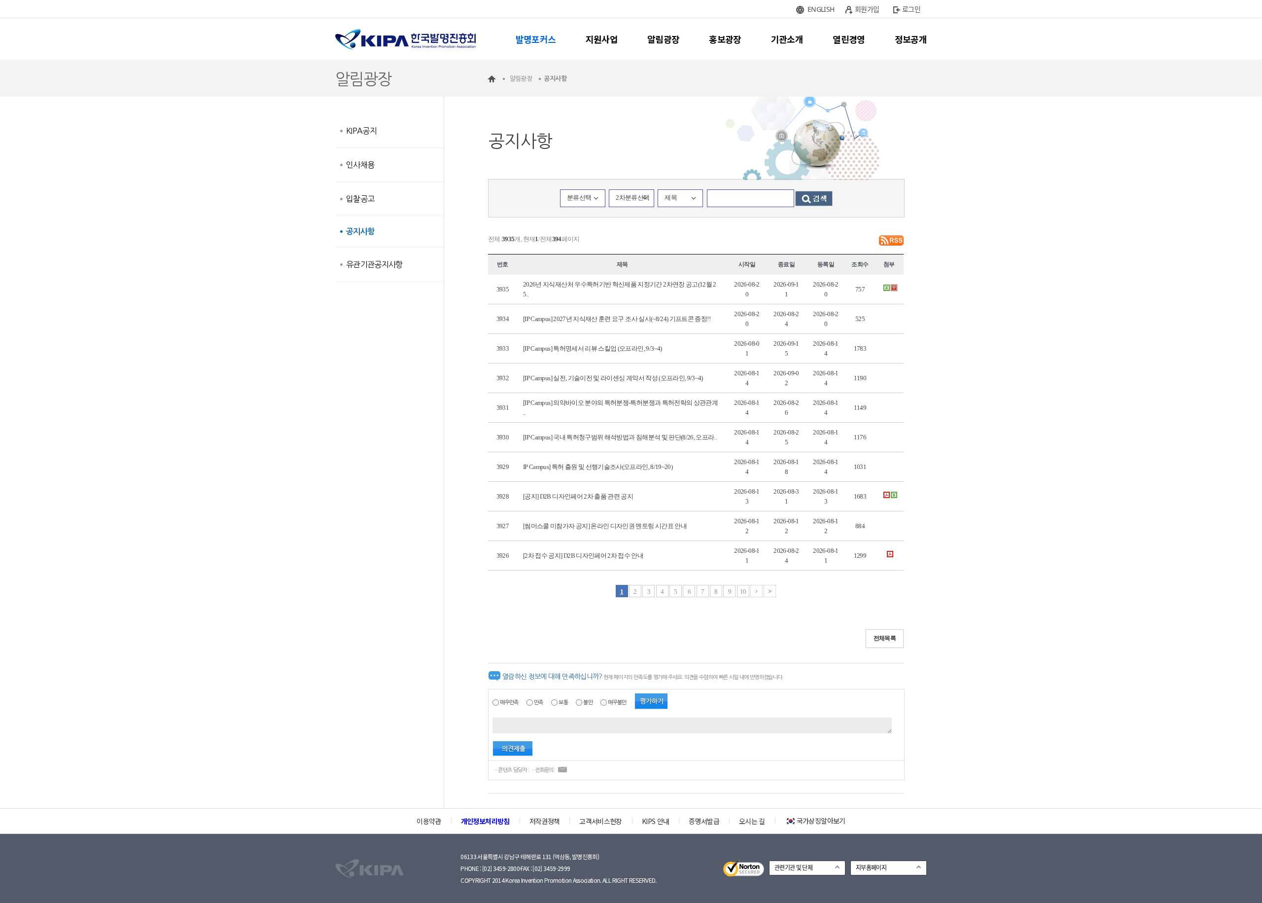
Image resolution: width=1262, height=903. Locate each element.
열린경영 (849, 39)
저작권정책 (544, 821)
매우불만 (617, 702)
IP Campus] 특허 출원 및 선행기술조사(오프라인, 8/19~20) (597, 466)
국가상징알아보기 (821, 821)
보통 (563, 702)
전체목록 (885, 638)
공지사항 (360, 231)
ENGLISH (820, 9)
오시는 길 (752, 821)
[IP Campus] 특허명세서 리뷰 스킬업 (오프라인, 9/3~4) (592, 348)
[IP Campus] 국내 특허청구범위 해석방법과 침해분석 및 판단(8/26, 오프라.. (619, 437)
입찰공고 (360, 199)
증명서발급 (704, 821)
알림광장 (663, 39)
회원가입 (867, 9)
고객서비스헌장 (600, 821)
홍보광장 (725, 39)
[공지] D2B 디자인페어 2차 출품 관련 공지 (578, 496)
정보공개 (911, 39)
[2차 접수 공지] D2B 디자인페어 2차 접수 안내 (583, 555)
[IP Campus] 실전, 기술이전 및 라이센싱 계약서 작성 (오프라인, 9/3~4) (613, 378)
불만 (588, 702)
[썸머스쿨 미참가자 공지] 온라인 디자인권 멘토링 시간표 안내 (605, 526)
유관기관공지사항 (374, 264)
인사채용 (360, 165)
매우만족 (509, 702)
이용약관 (429, 821)
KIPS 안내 (655, 821)
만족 (538, 702)
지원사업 (602, 39)
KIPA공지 (361, 131)
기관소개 (787, 39)
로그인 (911, 9)
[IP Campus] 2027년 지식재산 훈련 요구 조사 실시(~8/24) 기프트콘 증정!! (616, 319)
